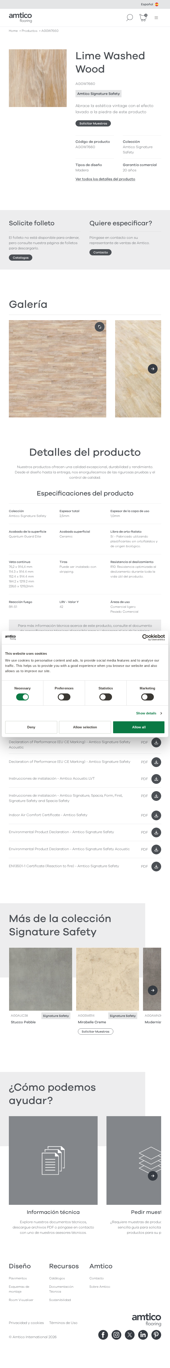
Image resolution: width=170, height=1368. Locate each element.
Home (13, 31)
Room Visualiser (21, 1300)
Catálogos (57, 1278)
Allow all (139, 727)
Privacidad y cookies (26, 1322)
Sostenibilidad (60, 1300)
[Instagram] (116, 1335)
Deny (31, 727)
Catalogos (21, 258)
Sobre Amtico (99, 1287)
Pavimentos (18, 1278)
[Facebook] (103, 1335)
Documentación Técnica (61, 1289)
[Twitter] (130, 1335)
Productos (29, 31)
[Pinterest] (156, 1335)
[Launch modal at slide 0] (99, 327)
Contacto (100, 252)
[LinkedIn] (143, 1335)
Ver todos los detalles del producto (105, 179)
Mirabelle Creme (92, 1022)
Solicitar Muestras (93, 123)
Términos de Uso (63, 1322)
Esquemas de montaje (19, 1289)
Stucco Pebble (23, 1022)
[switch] (64, 696)
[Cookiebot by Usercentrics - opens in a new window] (145, 637)
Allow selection (85, 727)
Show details (146, 713)
